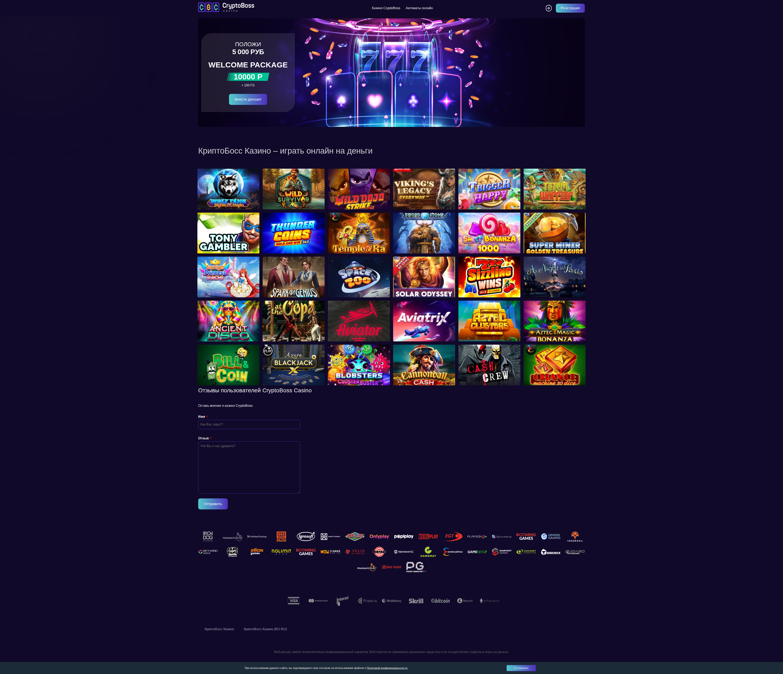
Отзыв (203, 438)
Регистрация (570, 8)
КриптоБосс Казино (219, 629)
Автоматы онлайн (419, 8)
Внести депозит (248, 99)
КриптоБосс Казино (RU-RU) (265, 629)
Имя (201, 416)
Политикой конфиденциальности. (387, 668)
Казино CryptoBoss (386, 8)
